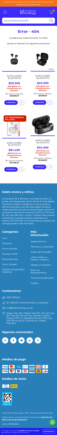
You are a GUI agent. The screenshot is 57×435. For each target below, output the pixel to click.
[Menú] (5, 12)
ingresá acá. (47, 417)
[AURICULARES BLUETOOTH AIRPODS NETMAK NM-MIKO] (50, 102)
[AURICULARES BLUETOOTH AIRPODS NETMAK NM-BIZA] (50, 167)
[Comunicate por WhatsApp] (52, 422)
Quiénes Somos (38, 241)
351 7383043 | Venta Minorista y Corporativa (27, 302)
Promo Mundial (9, 248)
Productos (7, 243)
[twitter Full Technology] (38, 340)
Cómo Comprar (9, 264)
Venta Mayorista (10, 259)
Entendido (49, 431)
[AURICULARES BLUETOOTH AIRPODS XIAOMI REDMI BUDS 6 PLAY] (21, 102)
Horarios (34, 283)
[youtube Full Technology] (21, 340)
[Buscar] (51, 20)
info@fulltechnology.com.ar (19, 308)
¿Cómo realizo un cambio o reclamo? (40, 258)
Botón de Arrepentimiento (39, 271)
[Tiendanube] (10, 424)
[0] (51, 13)
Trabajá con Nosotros (41, 265)
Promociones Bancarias (42, 278)
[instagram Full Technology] (5, 340)
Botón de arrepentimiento (14, 420)
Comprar (11, 169)
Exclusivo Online (10, 254)
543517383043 (13, 297)
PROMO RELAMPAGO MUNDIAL (13, 270)
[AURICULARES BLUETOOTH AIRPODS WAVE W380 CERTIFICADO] (21, 169)
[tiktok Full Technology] (30, 340)
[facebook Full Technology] (13, 340)
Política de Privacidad (41, 252)
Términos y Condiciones (42, 247)
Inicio (4, 238)
